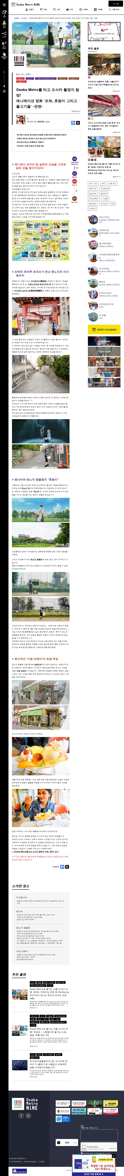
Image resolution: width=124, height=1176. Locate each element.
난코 (100, 318)
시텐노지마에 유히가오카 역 (39, 284)
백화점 (49, 1016)
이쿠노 (101, 307)
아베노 (109, 271)
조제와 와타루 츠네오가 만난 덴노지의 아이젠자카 (36, 138)
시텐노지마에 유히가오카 (46, 78)
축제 (39, 1054)
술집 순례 (92, 194)
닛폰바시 (102, 246)
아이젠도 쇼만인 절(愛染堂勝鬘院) (28, 290)
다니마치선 (104, 268)
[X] (78, 123)
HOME (16, 18)
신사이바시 (103, 220)
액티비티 (34, 1016)
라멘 (103, 183)
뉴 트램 (102, 315)
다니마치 (102, 271)
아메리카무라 (103, 233)
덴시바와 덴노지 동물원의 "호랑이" (30, 142)
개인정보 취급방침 (30, 1161)
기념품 (105, 198)
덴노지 (20, 78)
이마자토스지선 (106, 304)
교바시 (101, 260)
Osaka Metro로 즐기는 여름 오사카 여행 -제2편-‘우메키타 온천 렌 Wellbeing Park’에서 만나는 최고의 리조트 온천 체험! (49, 994)
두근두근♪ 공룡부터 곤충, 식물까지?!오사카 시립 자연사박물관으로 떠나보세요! (103, 84)
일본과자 (104, 194)
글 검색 (24, 18)
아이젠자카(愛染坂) (39, 281)
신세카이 (102, 295)
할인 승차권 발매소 (38, 985)
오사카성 (104, 204)
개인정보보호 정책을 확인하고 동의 (96, 1153)
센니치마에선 (105, 243)
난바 (112, 204)
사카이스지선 (105, 292)
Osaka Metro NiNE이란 (17, 1158)
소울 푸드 (112, 183)
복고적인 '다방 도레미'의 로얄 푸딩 (30, 145)
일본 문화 (92, 204)
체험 (39, 982)
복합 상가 (34, 1022)
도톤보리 (111, 220)
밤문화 (58, 1054)
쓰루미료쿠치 (110, 260)
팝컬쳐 (28, 74)
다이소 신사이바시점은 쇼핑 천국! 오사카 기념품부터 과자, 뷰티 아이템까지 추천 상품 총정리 (104, 126)
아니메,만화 (105, 188)
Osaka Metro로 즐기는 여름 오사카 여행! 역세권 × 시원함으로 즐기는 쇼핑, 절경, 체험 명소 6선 (49, 1031)
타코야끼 (92, 209)
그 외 (50, 985)
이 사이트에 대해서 (15, 1161)
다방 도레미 (21, 670)
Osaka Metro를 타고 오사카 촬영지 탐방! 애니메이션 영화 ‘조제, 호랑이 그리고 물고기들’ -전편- (63, 18)
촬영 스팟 (20, 74)
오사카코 (116, 284)
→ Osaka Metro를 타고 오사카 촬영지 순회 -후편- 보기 (35, 851)
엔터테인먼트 (60, 1016)
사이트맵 (41, 1161)
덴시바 (36, 491)
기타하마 (115, 295)
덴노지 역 (26, 488)
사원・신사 (93, 183)
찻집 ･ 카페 (55, 1019)
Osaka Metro (93, 198)
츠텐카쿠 (38, 664)
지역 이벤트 (48, 1054)
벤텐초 (109, 284)
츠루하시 (110, 246)
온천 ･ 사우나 (49, 982)
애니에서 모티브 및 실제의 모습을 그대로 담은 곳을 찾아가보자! (41, 134)
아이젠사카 (21, 897)
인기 (32, 982)
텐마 (108, 295)
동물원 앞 (73, 78)
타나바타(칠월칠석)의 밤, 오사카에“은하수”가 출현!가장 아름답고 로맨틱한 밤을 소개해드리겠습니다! (48, 1064)
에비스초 (62, 78)
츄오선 (102, 281)
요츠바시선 (104, 230)
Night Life (92, 188)
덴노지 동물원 (36, 559)
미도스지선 (104, 217)
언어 (114, 4)
